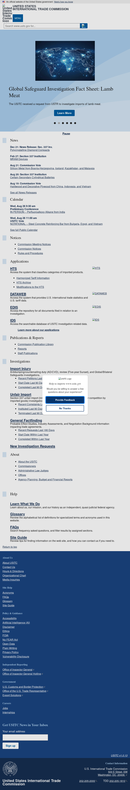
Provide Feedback (65, 399)
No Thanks (65, 408)
